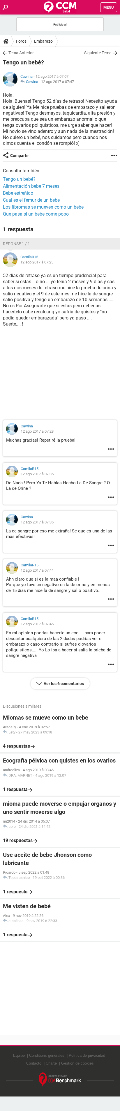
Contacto (33, 1063)
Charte (51, 1063)
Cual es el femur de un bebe (31, 200)
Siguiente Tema (98, 52)
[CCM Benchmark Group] (60, 1079)
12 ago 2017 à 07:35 (37, 474)
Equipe (19, 1055)
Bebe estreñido (18, 193)
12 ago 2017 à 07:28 (37, 431)
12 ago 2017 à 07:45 (37, 624)
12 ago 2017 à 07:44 (37, 570)
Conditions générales (46, 1055)
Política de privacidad (87, 1055)
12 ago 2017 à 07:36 (37, 522)
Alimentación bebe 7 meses (31, 186)
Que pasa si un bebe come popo (36, 214)
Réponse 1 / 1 (16, 243)
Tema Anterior (21, 52)
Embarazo (43, 41)
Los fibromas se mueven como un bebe (43, 207)
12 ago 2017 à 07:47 (57, 82)
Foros (21, 41)
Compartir (19, 155)
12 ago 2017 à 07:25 (36, 262)
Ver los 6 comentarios (64, 683)
